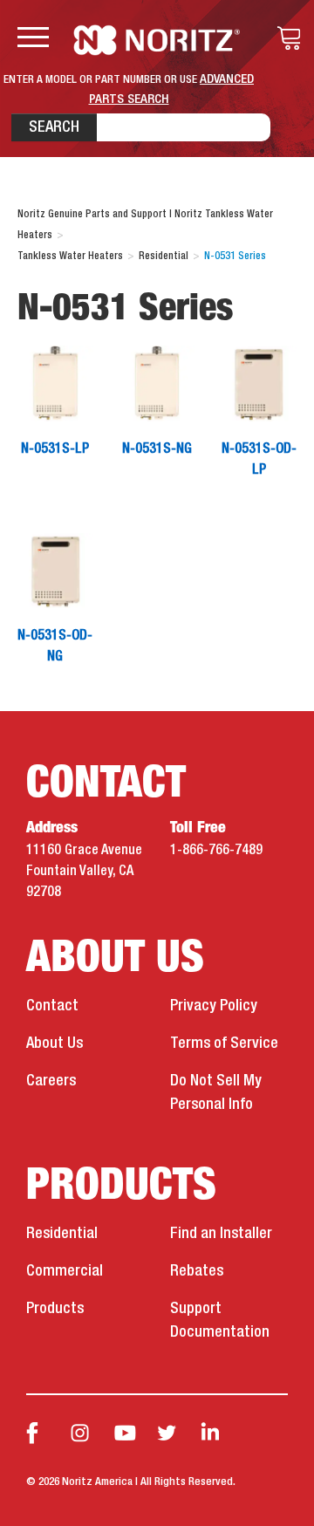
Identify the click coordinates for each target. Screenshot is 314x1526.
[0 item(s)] (284, 38)
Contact (52, 1006)
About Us (54, 1043)
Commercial (64, 1271)
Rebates (196, 1271)
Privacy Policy (213, 1006)
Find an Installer (221, 1234)
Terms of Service (224, 1043)
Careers (51, 1081)
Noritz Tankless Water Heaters (157, 40)
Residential (62, 1234)
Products (55, 1309)
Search (54, 127)
